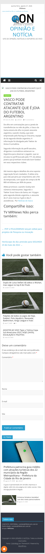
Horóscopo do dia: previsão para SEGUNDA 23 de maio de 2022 (22, 243)
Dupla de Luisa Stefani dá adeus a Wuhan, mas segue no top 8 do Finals (22, 283)
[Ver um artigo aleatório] (40, 80)
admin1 (19, 120)
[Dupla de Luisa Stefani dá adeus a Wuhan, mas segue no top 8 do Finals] (22, 260)
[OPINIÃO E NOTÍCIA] (4, 80)
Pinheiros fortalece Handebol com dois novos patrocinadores (28, 498)
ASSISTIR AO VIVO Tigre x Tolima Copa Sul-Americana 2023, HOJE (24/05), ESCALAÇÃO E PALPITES (20, 332)
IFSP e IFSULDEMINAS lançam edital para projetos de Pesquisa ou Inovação (22, 230)
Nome (4, 389)
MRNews (10, 528)
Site (3, 414)
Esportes (7, 96)
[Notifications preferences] (4, 549)
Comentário (7, 357)
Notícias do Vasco (25, 201)
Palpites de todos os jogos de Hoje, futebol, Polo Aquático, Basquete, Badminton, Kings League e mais (19, 318)
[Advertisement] (22, 60)
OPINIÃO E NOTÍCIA (22, 31)
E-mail (4, 401)
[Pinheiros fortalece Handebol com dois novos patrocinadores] (9, 496)
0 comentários (29, 120)
